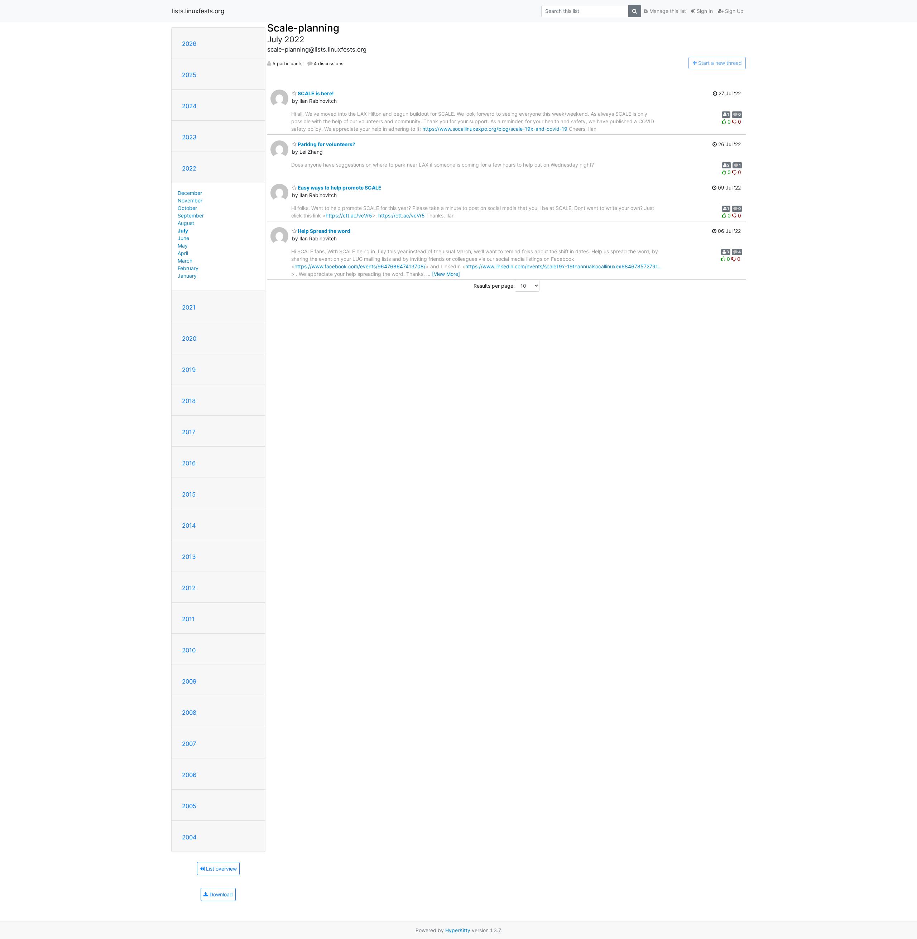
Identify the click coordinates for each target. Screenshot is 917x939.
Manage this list (667, 11)
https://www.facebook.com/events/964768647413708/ (360, 266)
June (183, 238)
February (188, 268)
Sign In (704, 11)
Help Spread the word (323, 231)
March (185, 261)
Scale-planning (303, 28)
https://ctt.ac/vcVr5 (349, 215)
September (191, 215)
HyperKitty (457, 930)
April (183, 253)
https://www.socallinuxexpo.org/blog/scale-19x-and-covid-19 (494, 129)
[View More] (446, 274)
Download (220, 894)
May (183, 246)
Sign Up (734, 11)
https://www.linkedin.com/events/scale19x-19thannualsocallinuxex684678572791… (563, 266)
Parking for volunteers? (326, 144)
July (183, 230)
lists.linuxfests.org (198, 11)
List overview (221, 869)
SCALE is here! (315, 93)
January (187, 276)
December (190, 193)
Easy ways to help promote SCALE (339, 188)
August (186, 223)
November (190, 200)
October (187, 208)
